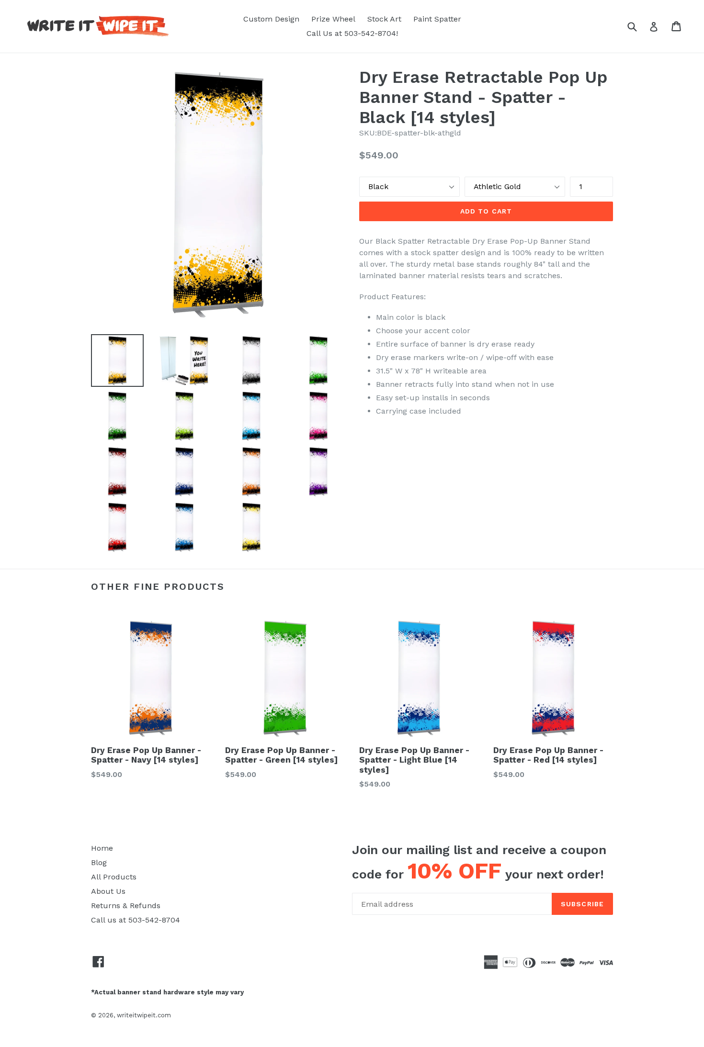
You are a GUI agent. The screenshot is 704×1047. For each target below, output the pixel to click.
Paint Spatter (437, 18)
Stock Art (384, 18)
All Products (113, 876)
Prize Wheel (333, 18)
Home (102, 848)
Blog (99, 862)
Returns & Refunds (125, 905)
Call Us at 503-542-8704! (352, 33)
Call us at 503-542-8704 (135, 919)
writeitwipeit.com (144, 1015)
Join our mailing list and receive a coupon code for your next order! (479, 863)
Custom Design (271, 18)
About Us (108, 891)
